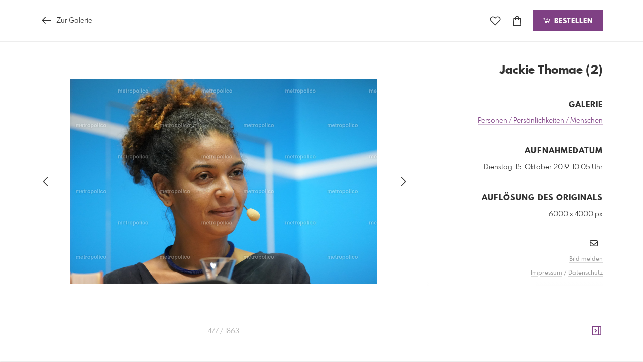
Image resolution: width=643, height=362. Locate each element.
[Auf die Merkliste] (495, 21)
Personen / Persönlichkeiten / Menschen (540, 120)
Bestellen (572, 21)
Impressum (546, 273)
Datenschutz (585, 273)
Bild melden (586, 259)
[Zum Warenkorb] (517, 21)
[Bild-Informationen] (597, 331)
